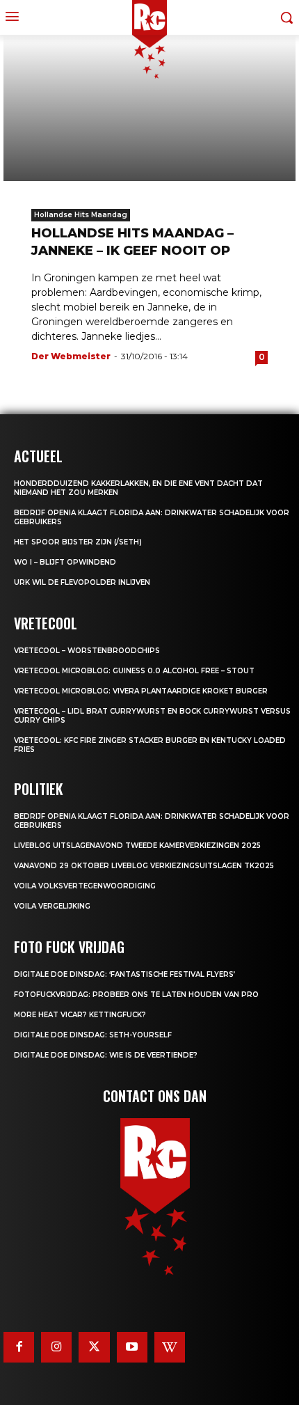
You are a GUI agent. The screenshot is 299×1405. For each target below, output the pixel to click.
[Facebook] (18, 1347)
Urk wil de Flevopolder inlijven (82, 582)
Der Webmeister (71, 356)
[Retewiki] (169, 1347)
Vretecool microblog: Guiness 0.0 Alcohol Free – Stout (134, 670)
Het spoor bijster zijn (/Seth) (78, 542)
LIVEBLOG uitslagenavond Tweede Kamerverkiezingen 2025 (137, 845)
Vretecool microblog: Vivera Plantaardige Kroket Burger (141, 691)
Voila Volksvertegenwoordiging (85, 885)
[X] (94, 1347)
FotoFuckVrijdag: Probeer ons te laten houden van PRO (136, 994)
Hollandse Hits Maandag (80, 214)
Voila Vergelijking (52, 906)
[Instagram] (56, 1347)
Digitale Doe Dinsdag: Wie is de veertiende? (105, 1055)
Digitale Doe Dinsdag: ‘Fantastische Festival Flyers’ (124, 974)
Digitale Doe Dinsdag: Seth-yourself (93, 1034)
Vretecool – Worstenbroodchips (87, 650)
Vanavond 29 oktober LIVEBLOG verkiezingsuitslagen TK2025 (144, 865)
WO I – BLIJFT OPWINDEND (65, 562)
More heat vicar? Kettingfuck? (80, 1014)
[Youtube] (132, 1347)
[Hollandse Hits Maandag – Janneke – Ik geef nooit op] (149, 108)
